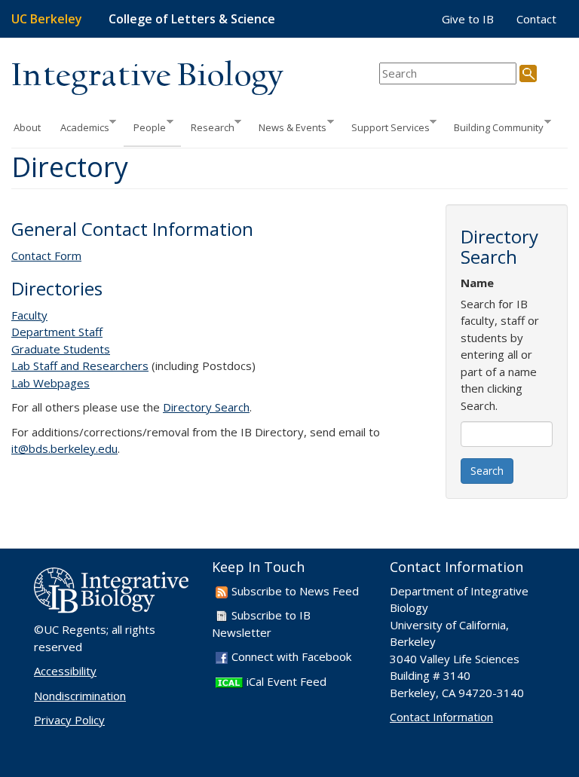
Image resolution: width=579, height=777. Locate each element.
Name (477, 282)
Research (207, 126)
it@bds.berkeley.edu (64, 448)
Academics (80, 126)
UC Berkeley (46, 19)
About (27, 127)
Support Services (386, 126)
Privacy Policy (69, 719)
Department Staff (57, 331)
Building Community (494, 126)
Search (487, 470)
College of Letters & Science (192, 19)
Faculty (29, 315)
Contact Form (46, 255)
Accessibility (65, 670)
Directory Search (206, 407)
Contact (536, 18)
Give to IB (468, 18)
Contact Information (441, 716)
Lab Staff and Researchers (80, 365)
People (145, 126)
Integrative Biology (147, 76)
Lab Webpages (50, 382)
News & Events (287, 126)
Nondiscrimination (80, 695)
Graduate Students (60, 348)
